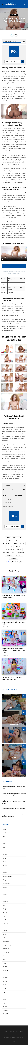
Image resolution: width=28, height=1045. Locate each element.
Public (4, 963)
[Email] (16, 34)
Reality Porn (6, 966)
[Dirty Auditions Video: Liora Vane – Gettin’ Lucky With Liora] (14, 666)
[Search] (24, 4)
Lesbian (5, 930)
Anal (4, 836)
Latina (4, 927)
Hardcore (6, 552)
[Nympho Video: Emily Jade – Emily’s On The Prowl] (14, 611)
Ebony (15, 543)
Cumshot (5, 872)
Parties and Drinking (7, 945)
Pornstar (5, 956)
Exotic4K (18, 546)
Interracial (5, 923)
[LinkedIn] (18, 562)
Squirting (5, 981)
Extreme (5, 887)
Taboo (4, 988)
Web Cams (5, 1010)
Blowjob (5, 865)
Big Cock (5, 854)
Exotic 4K (9, 546)
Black (17, 540)
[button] (7, 348)
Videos (4, 999)
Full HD (19, 549)
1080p (8, 537)
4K (20, 537)
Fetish (4, 898)
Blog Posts (5, 861)
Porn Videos (14, 14)
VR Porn (5, 1006)
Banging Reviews (10, 24)
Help (17, 1031)
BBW (4, 847)
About (6, 1031)
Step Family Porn (7, 984)
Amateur (5, 832)
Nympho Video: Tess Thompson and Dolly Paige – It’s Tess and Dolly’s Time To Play (13, 650)
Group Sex (5, 901)
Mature (4, 934)
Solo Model (5, 977)
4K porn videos (11, 319)
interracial (20, 552)
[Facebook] (12, 562)
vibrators (14, 558)
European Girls (6, 883)
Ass (4, 843)
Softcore (5, 974)
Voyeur (4, 1003)
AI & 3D (4, 829)
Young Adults (6, 1014)
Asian (4, 840)
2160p (14, 537)
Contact (12, 1031)
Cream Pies (5, 869)
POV (4, 959)
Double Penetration (7, 876)
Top (14, 1041)
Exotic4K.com (10, 549)
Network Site (6, 941)
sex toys (18, 555)
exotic (22, 543)
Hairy (4, 905)
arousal (10, 540)
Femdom (5, 894)
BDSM (4, 851)
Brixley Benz (6, 543)
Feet (4, 890)
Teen (4, 992)
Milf (4, 937)
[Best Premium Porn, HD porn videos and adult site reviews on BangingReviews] (10, 4)
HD (13, 552)
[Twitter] (12, 34)
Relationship (6, 970)
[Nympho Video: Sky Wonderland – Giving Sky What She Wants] (14, 584)
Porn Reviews (6, 948)
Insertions (5, 919)
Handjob (5, 909)
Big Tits (4, 858)
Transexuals (6, 995)
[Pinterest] (20, 562)
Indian (4, 916)
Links (21, 1031)
